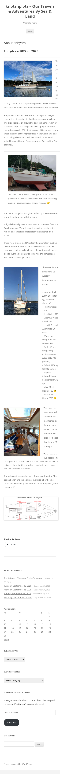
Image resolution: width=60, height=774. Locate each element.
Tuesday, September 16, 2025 (17, 585)
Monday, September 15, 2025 (17, 589)
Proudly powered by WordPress (18, 764)
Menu (30, 31)
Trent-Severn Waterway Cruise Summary (23, 578)
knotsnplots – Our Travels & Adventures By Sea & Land (30, 11)
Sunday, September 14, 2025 (17, 593)
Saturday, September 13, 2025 (18, 597)
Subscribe (11, 722)
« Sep (6, 639)
